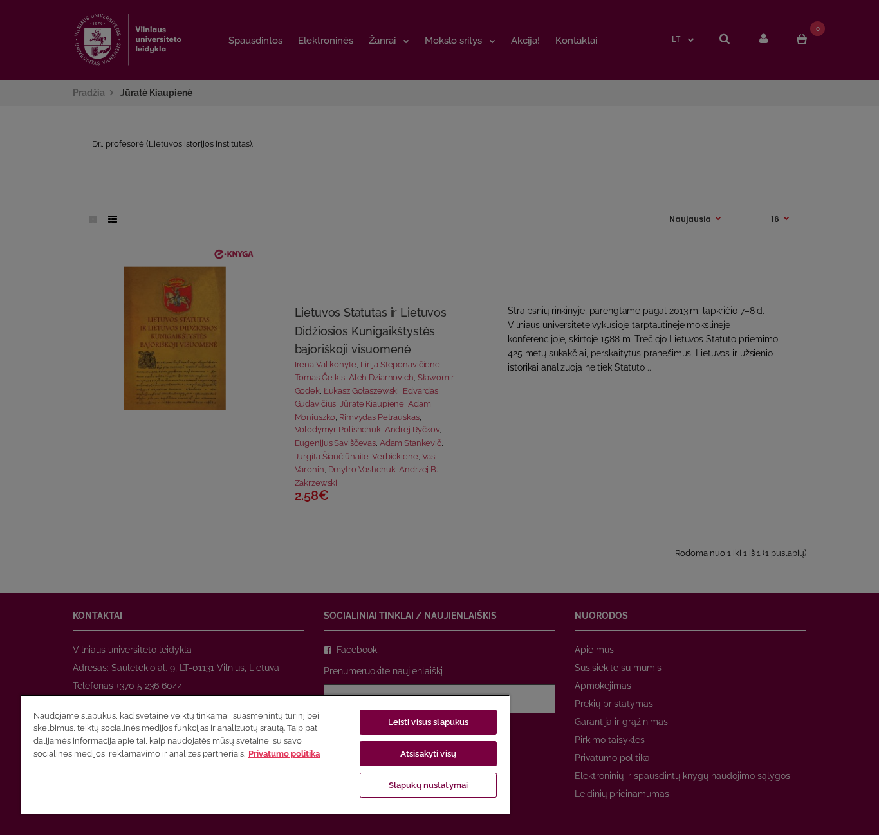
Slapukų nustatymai (428, 785)
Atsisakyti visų (428, 753)
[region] (265, 754)
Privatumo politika (284, 753)
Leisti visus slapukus (428, 722)
